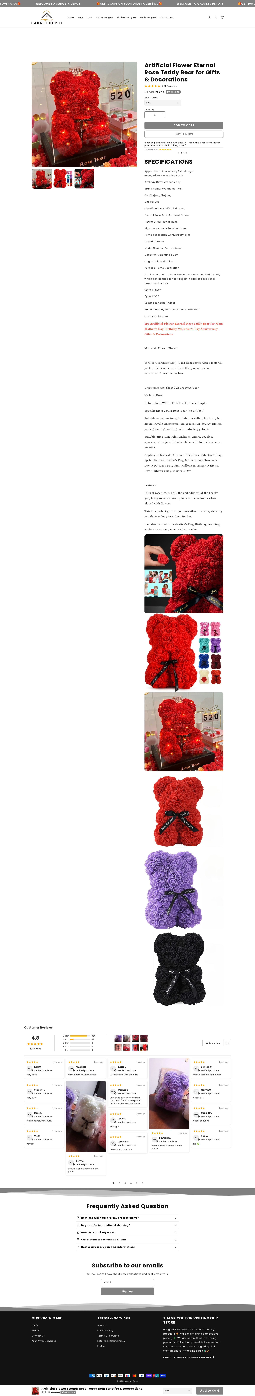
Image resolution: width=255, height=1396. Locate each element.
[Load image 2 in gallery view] (63, 178)
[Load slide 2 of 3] (184, 153)
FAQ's (35, 1325)
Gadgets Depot (131, 1381)
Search (36, 1330)
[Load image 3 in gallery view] (84, 178)
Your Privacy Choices (44, 1340)
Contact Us (38, 1335)
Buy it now (184, 134)
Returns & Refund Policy (111, 1340)
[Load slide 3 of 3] (186, 153)
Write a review (213, 1043)
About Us (102, 1325)
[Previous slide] (178, 152)
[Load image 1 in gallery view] (42, 178)
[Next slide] (189, 152)
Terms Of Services (108, 1335)
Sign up (127, 1291)
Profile (101, 1346)
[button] (209, 17)
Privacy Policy (105, 1330)
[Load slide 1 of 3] (181, 153)
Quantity (149, 109)
